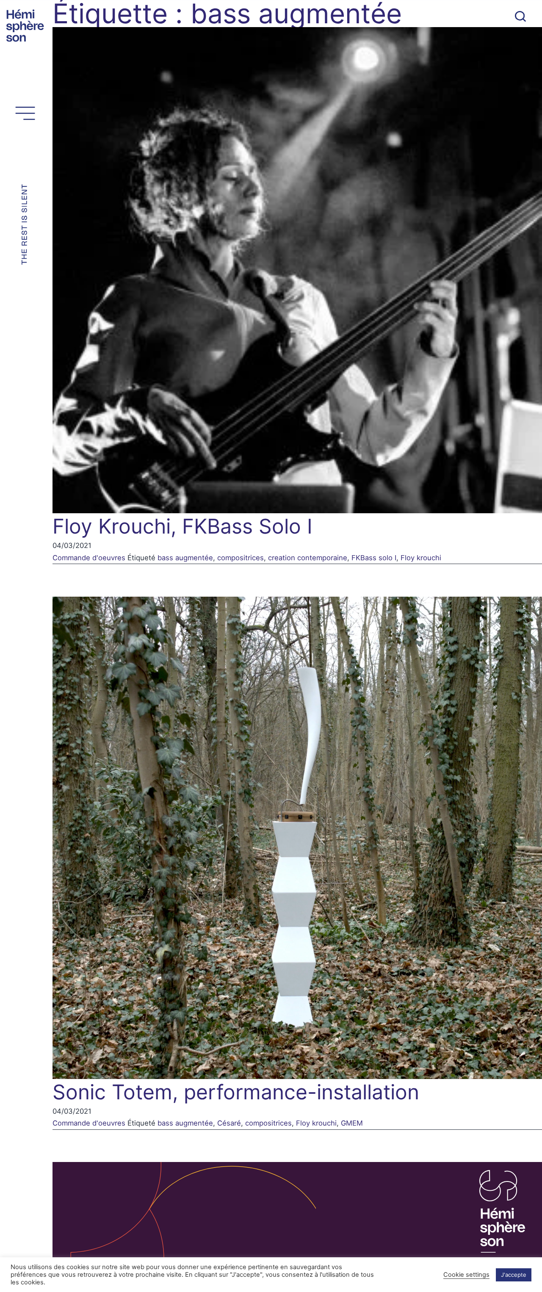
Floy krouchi (421, 557)
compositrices (240, 557)
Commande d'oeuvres (89, 557)
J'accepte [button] (513, 1274)
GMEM (352, 1123)
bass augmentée (185, 557)
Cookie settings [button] (466, 1274)
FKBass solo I (373, 557)
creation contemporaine (307, 557)
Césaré (229, 1123)
